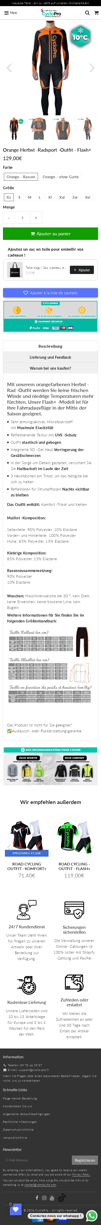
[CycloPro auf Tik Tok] (61, 1201)
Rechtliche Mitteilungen (20, 1122)
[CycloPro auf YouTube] (52, 1198)
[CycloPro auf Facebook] (37, 1198)
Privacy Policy (81, 1174)
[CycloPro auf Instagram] (45, 1198)
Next (92, 67)
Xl (50, 197)
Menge (9, 207)
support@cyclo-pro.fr (34, 1070)
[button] (50, 292)
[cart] (96, 12)
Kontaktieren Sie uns (17, 1106)
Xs (9, 197)
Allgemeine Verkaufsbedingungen (26, 1114)
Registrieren (85, 1160)
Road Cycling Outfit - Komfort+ (26, 866)
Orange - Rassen (21, 177)
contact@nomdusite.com (40, 1184)
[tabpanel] (14, 129)
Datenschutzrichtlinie (18, 1129)
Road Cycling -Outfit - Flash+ (74, 866)
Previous (9, 67)
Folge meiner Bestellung (20, 1098)
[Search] (87, 12)
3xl (75, 197)
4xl (87, 197)
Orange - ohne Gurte (61, 177)
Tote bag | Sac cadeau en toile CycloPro (46, 267)
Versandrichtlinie (15, 1137)
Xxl (62, 197)
